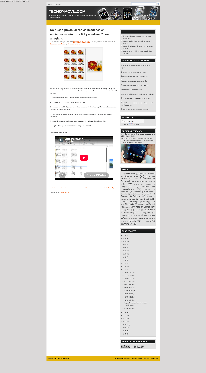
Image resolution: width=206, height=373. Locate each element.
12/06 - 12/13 (128, 272)
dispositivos (125, 191)
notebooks (137, 210)
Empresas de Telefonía (130, 196)
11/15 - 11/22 (128, 275)
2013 (124, 315)
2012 (124, 318)
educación (149, 192)
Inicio (86, 188)
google (141, 199)
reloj (138, 213)
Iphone (142, 201)
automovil (124, 179)
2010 (124, 325)
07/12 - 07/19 (128, 281)
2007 (124, 334)
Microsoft (63, 44)
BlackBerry (147, 179)
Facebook (123, 199)
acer (122, 174)
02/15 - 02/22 (128, 297)
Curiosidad (145, 186)
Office (145, 210)
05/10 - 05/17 (128, 288)
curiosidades (127, 189)
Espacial (149, 196)
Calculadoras (127, 181)
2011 (124, 321)
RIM (143, 213)
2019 (124, 257)
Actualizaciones (130, 174)
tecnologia (134, 218)
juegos (151, 202)
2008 (124, 331)
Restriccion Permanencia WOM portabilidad (135, 109)
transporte (123, 221)
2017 (124, 263)
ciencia (136, 184)
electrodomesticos (136, 194)
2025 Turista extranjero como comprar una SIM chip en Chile (138, 135)
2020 (124, 254)
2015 (124, 269)
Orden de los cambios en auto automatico (134, 81)
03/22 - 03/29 (128, 294)
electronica (148, 194)
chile (123, 184)
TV (143, 221)
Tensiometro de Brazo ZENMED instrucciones (135, 98)
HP (153, 198)
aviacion (136, 179)
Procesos (129, 212)
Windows (70, 44)
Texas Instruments (147, 218)
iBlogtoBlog (154, 358)
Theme (116, 358)
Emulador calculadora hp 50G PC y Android (135, 85)
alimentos (142, 173)
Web (153, 221)
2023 (124, 245)
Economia (138, 191)
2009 (124, 328)
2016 (124, 266)
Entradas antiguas (110, 188)
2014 (124, 312)
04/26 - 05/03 (128, 291)
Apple (148, 176)
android (152, 174)
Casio (150, 181)
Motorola (126, 207)
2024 (124, 241)
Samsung (124, 215)
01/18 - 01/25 (128, 309)
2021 (124, 251)
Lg (121, 204)
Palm (152, 209)
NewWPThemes (137, 358)
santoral (134, 215)
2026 (124, 235)
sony (126, 218)
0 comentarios (77, 44)
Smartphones (148, 215)
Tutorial (132, 220)
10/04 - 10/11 (128, 278)
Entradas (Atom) (65, 192)
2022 (124, 248)
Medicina (141, 204)
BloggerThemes (125, 358)
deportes (147, 189)
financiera (132, 199)
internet (133, 201)
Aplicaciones (131, 176)
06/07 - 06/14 (128, 284)
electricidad (124, 194)
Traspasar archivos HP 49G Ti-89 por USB (134, 76)
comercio (148, 184)
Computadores (55, 44)
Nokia (128, 210)
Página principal (54, 4)
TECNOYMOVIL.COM (67, 11)
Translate (136, 124)
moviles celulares (141, 206)
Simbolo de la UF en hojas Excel (131, 90)
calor (142, 181)
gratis (147, 199)
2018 (124, 260)
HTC (126, 202)
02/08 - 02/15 (128, 300)
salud (149, 212)
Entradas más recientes (59, 188)
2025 (124, 238)
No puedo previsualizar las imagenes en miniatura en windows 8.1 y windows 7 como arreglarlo (80, 34)
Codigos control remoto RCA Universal (133, 72)
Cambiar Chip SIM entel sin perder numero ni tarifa (137, 94)
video (147, 221)
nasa (122, 210)
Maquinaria (129, 204)
